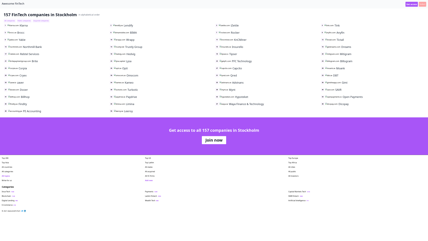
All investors (293, 176)
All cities (291, 167)
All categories (7, 171)
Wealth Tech (151, 200)
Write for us (7, 180)
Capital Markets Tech (299, 191)
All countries (7, 167)
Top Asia (5, 162)
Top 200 (5, 158)
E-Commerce (9, 205)
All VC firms (150, 176)
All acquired (150, 171)
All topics (6, 176)
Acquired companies (41, 21)
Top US (148, 158)
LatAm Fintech (153, 196)
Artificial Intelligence (298, 200)
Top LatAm (149, 162)
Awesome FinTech (13, 3)
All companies (9, 21)
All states (149, 167)
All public (292, 171)
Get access (411, 4)
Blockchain (8, 196)
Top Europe (293, 158)
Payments (151, 191)
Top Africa (292, 162)
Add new (149, 180)
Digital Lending (10, 200)
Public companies (24, 21)
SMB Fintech (295, 196)
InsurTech (8, 191)
